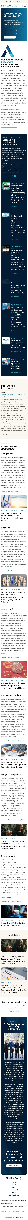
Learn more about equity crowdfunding (12, 741)
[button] (1, 434)
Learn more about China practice (10, 657)
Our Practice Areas (9, 128)
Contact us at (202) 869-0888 (11, 117)
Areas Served (14, 1190)
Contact (14, 1182)
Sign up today (14, 1011)
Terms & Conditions (19, 1206)
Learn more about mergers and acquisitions (13, 820)
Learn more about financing (8, 571)
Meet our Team (10, 37)
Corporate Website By (14, 1217)
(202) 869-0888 (17, 1)
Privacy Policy (10, 1206)
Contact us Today (14, 1165)
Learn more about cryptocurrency (10, 901)
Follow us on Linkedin (8, 176)
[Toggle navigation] (24, 5)
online (3, 120)
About (14, 1185)
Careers (14, 1187)
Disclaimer (3, 1206)
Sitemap (14, 1192)
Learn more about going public (9, 491)
